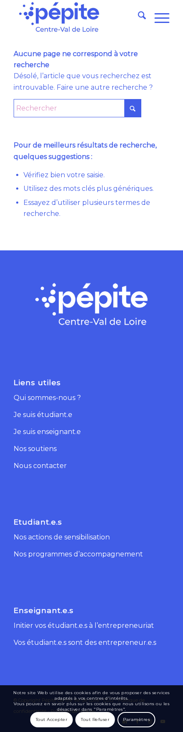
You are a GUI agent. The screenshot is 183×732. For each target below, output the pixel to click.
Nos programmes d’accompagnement (78, 554)
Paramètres (136, 719)
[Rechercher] (137, 17)
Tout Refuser (95, 719)
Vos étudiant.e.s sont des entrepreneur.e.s (85, 642)
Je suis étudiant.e (43, 415)
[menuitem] (137, 17)
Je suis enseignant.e (47, 432)
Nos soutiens (35, 449)
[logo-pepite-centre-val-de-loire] (76, 17)
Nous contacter (40, 466)
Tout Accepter (52, 719)
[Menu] (157, 17)
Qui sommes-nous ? (47, 398)
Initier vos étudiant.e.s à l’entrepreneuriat (84, 625)
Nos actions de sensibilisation (62, 537)
